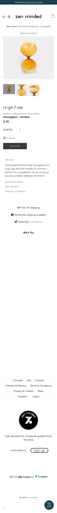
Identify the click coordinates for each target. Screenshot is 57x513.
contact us (37, 221)
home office (33, 113)
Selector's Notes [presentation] (14, 182)
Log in (35, 396)
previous (25, 33)
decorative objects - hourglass (34, 26)
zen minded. (32, 497)
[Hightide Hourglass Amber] (9, 89)
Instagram (31, 464)
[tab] (28, 159)
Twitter (27, 464)
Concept (18, 380)
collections (18, 113)
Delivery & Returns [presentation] (15, 191)
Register (22, 396)
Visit (29, 380)
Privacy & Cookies (23, 391)
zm (3, 16)
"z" (12, 16)
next (34, 33)
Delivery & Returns (16, 385)
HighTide (13, 107)
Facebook (23, 464)
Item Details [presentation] (12, 186)
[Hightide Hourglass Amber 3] (34, 90)
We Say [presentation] (9, 159)
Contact (39, 380)
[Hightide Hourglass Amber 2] (22, 90)
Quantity (8, 129)
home (6, 113)
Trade (40, 391)
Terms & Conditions (40, 385)
